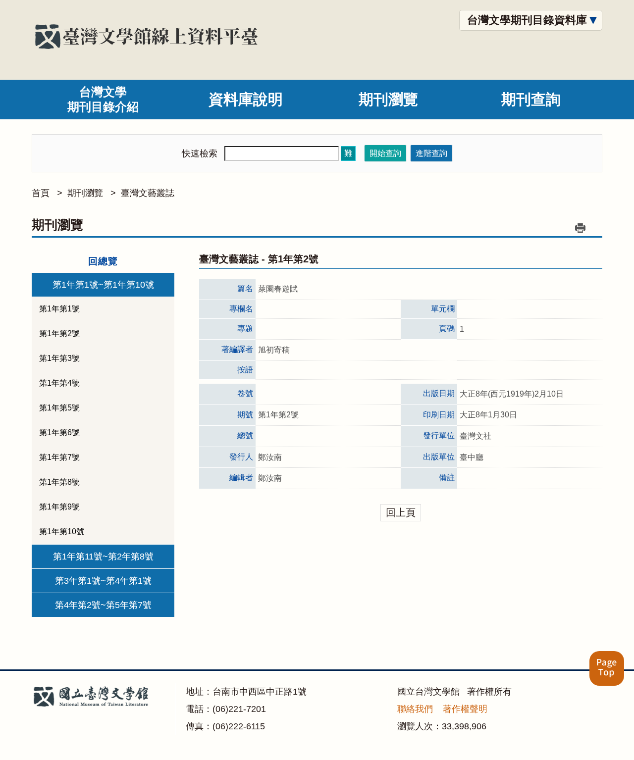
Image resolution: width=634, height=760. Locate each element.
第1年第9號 (59, 507)
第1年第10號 (61, 531)
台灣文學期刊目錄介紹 (103, 99)
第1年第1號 (59, 308)
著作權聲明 (465, 709)
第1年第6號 (59, 432)
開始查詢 (385, 153)
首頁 (41, 193)
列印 (580, 227)
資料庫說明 (246, 99)
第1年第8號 (59, 482)
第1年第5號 (59, 408)
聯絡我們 (415, 709)
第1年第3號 (59, 358)
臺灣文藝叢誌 (147, 193)
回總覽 (103, 261)
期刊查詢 (531, 99)
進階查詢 (431, 153)
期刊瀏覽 (388, 99)
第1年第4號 (59, 383)
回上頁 (401, 512)
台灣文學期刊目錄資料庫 (527, 20)
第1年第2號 (59, 333)
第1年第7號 (59, 457)
